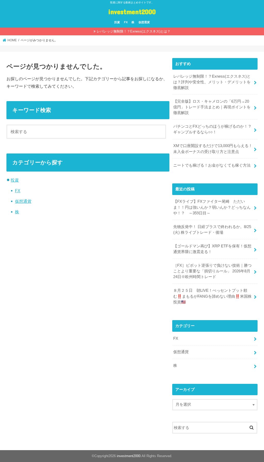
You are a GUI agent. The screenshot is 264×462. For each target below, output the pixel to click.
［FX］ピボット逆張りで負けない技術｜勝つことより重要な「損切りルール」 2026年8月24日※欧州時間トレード (212, 271)
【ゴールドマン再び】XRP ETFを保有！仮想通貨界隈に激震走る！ (212, 249)
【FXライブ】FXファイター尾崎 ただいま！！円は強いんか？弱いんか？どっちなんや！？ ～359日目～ (212, 207)
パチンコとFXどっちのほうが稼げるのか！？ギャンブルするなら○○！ (212, 129)
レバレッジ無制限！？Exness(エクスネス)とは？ (133, 31)
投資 (117, 22)
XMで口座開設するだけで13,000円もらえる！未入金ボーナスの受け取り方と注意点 (212, 148)
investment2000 (132, 11)
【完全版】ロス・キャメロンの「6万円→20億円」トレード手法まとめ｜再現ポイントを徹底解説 (212, 107)
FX (126, 22)
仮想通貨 (144, 22)
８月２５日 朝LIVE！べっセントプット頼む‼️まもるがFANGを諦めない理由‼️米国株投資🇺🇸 (212, 296)
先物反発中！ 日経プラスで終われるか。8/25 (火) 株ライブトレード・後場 (212, 229)
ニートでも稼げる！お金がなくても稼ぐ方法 (212, 165)
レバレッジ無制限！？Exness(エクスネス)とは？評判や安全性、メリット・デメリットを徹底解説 (212, 82)
